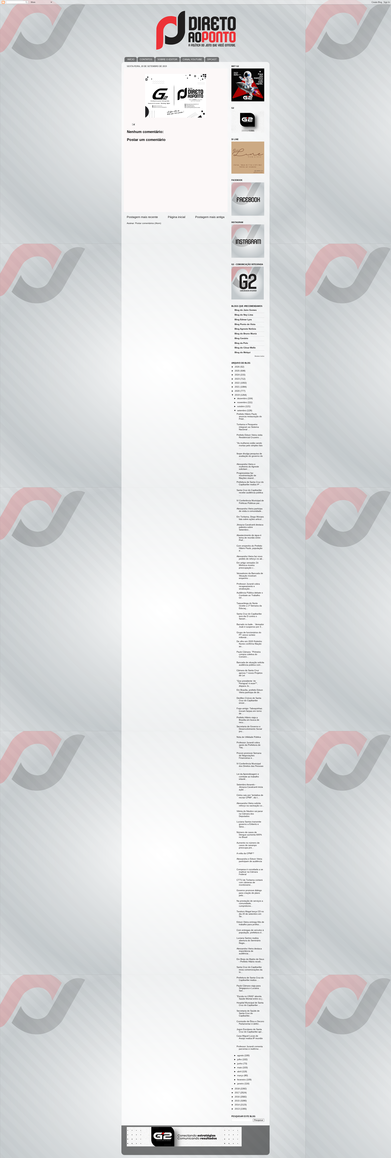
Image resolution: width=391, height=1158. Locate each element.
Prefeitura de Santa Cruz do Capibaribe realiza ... (250, 979)
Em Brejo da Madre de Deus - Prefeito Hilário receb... (250, 960)
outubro (241, 406)
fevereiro (241, 1080)
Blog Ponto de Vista (245, 324)
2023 (237, 379)
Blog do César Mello (245, 348)
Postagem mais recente (142, 217)
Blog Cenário (241, 338)
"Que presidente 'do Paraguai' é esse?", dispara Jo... (247, 683)
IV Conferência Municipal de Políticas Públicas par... (250, 501)
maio (240, 1067)
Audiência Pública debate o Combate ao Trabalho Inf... (250, 595)
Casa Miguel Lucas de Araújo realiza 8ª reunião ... (250, 1038)
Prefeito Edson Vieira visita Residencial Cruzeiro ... (249, 436)
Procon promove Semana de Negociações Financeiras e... (249, 755)
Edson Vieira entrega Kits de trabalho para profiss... (250, 923)
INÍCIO (130, 59)
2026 (237, 367)
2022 (237, 383)
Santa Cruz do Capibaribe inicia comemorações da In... (249, 969)
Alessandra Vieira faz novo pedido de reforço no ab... (250, 557)
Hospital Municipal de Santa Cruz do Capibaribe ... (250, 1004)
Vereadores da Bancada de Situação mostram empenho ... (250, 575)
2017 (237, 1093)
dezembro (242, 398)
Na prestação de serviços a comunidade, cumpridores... (250, 903)
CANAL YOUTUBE (192, 59)
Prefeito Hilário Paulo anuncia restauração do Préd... (249, 416)
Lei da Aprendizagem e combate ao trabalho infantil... (248, 776)
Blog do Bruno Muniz (246, 333)
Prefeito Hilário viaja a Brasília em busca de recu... (248, 720)
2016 (237, 1097)
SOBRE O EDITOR (167, 59)
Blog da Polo (241, 343)
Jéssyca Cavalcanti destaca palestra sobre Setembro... (250, 527)
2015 (237, 1101)
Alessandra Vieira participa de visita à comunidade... (250, 510)
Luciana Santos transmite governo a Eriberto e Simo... (249, 824)
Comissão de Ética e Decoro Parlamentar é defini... (250, 1022)
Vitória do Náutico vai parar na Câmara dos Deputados (250, 813)
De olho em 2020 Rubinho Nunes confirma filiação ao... (249, 643)
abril (239, 1071)
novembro (242, 402)
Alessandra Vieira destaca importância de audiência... (249, 951)
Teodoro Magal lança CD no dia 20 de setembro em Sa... (250, 914)
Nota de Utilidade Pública (249, 737)
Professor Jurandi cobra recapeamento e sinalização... (248, 586)
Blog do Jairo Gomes (246, 310)
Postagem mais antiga (210, 217)
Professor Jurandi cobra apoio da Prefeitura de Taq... (248, 745)
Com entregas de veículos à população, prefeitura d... (250, 931)
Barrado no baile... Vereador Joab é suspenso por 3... (250, 625)
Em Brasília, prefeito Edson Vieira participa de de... (250, 691)
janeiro (240, 1083)
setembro (242, 410)
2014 (237, 1105)
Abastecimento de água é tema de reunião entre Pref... (249, 537)
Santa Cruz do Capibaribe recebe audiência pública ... (250, 492)
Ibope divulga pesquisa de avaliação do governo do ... (250, 456)
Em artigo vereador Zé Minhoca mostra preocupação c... (247, 565)
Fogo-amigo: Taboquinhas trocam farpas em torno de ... (249, 711)
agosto (240, 1055)
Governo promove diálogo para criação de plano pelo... (249, 892)
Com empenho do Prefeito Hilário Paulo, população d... (249, 548)
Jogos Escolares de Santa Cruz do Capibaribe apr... (250, 1030)
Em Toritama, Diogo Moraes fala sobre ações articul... (250, 518)
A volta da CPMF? (245, 853)
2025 (237, 371)
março (240, 1075)
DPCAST (212, 59)
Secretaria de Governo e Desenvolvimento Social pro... (249, 729)
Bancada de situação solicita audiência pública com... (250, 663)
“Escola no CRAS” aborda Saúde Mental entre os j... (250, 997)
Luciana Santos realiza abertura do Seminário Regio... (249, 940)
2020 (237, 391)
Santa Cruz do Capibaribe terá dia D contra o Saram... (249, 616)
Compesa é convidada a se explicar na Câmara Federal (250, 871)
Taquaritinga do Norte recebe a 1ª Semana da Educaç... (249, 605)
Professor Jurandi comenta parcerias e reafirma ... (250, 1047)
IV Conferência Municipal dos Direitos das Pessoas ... (250, 766)
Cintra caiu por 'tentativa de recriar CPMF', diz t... (250, 796)
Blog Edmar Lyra (243, 319)
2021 (237, 387)
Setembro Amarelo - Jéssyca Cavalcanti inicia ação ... (250, 787)
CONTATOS (146, 59)
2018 (237, 1089)
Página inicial (176, 217)
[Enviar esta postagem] (133, 124)
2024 (237, 375)
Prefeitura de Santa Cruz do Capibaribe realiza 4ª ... (250, 483)
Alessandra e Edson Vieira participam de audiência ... (249, 861)
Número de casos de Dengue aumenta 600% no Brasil (249, 834)
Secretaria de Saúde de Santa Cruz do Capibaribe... (248, 1013)
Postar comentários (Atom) (148, 223)
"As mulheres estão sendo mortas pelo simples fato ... (250, 445)
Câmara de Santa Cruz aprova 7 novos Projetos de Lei (249, 672)
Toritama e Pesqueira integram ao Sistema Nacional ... (248, 426)
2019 (237, 395)
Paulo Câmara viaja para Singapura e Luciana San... (249, 988)
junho (240, 1063)
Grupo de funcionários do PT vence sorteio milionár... (249, 635)
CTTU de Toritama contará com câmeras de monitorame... (250, 882)
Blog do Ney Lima (244, 315)
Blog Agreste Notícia (245, 329)
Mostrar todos (259, 356)
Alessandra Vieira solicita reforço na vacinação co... (250, 804)
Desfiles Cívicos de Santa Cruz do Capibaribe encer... (249, 700)
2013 (237, 1109)
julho (239, 1059)
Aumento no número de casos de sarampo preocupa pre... (248, 845)
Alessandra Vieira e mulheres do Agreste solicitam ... (248, 466)
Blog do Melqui (242, 352)
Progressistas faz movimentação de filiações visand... (246, 475)
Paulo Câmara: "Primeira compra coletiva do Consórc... (249, 654)
